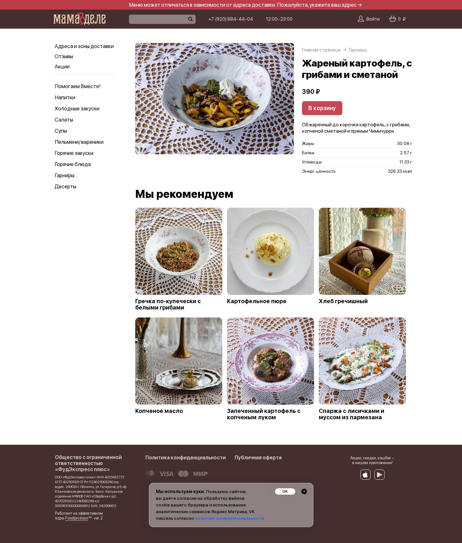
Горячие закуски (74, 153)
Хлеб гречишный (343, 301)
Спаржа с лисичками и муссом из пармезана (351, 414)
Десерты (65, 186)
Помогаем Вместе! (77, 86)
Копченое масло (159, 411)
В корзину (322, 108)
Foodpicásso (76, 518)
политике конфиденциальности (229, 518)
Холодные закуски (77, 108)
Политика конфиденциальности (185, 458)
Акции (62, 66)
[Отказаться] (304, 491)
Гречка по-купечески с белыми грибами (168, 304)
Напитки (65, 97)
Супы (61, 131)
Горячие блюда (73, 164)
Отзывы (64, 56)
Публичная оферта (258, 458)
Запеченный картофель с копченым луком (263, 414)
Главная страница (321, 50)
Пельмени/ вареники (79, 142)
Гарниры (64, 175)
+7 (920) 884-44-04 (230, 19)
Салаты (64, 119)
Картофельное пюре (256, 301)
